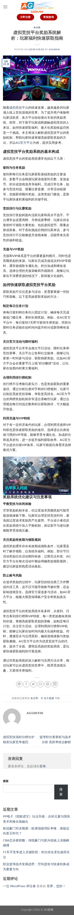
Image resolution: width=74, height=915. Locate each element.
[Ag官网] (37, 7)
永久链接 (49, 698)
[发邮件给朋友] (40, 684)
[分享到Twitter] (33, 684)
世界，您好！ (56, 886)
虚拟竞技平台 (18, 107)
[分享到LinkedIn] (55, 684)
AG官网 (48, 909)
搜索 (5, 781)
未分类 (37, 27)
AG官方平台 (24, 142)
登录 (42, 766)
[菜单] (5, 7)
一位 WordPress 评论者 (19, 886)
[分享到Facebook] (26, 684)
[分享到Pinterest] (47, 684)
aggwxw (54, 49)
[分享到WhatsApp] (19, 684)
